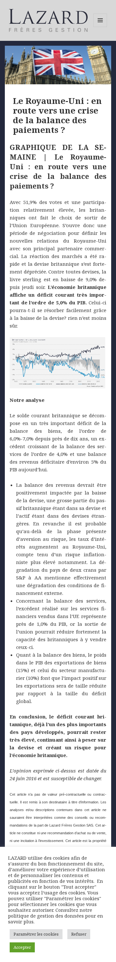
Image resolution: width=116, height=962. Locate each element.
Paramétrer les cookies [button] (36, 934)
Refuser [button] (78, 934)
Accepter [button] (22, 947)
